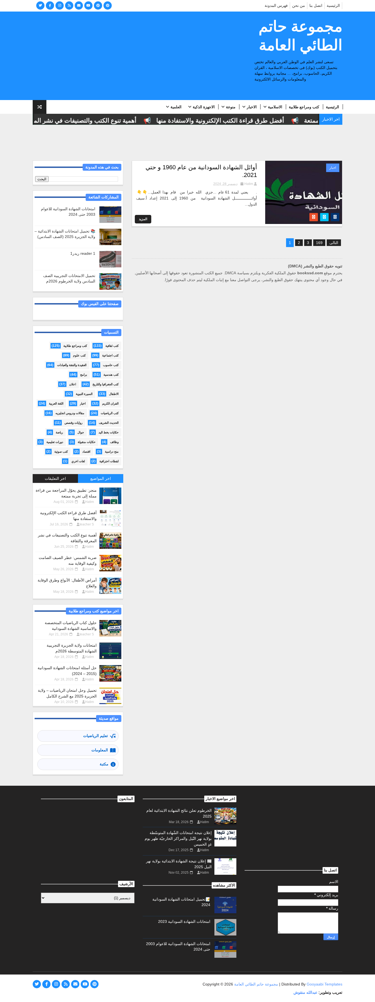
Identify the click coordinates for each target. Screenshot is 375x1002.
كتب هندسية (111, 374)
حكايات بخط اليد (109, 432)
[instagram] (59, 5)
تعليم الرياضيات (95, 735)
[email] (79, 5)
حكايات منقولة (87, 442)
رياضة (59, 432)
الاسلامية (275, 107)
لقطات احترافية (109, 461)
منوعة (231, 107)
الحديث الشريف (109, 422)
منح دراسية (112, 451)
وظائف (114, 442)
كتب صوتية (61, 451)
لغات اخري (78, 461)
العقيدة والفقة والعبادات (71, 365)
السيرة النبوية (84, 393)
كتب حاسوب (111, 365)
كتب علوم (79, 355)
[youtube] (88, 5)
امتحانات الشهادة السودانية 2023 (184, 921)
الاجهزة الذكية (204, 107)
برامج (83, 374)
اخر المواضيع (100, 478)
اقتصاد (86, 451)
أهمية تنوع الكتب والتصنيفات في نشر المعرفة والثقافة (77, 120)
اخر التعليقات (55, 478)
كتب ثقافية (112, 345)
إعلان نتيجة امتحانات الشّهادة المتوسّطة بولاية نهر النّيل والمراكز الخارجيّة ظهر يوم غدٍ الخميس (178, 838)
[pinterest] (98, 5)
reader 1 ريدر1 (82, 253)
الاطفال (114, 393)
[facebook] (50, 5)
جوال (80, 432)
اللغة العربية (56, 403)
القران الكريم (110, 403)
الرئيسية (333, 5)
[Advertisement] (133, 56)
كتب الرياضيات (110, 413)
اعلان (72, 384)
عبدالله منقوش (305, 992)
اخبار (332, 168)
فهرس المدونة (276, 5)
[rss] (69, 5)
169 (319, 242)
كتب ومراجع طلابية (304, 107)
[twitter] (40, 5)
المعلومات (99, 750)
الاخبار (252, 107)
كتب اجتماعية (110, 355)
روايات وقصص (73, 422)
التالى (333, 242)
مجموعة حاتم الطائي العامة (300, 36)
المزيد (143, 219)
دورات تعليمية (54, 442)
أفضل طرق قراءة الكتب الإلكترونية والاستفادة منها (229, 120)
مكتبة (104, 764)
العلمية (175, 107)
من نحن (298, 5)
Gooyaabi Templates (324, 984)
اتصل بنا (315, 5)
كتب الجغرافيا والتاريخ (106, 384)
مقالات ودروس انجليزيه (69, 413)
